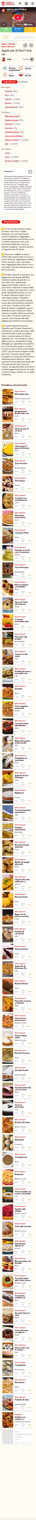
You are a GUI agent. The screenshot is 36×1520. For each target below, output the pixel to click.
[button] (31, 45)
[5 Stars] (32, 37)
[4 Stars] (28, 37)
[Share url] (25, 45)
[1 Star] (16, 37)
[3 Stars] (24, 37)
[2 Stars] (20, 37)
